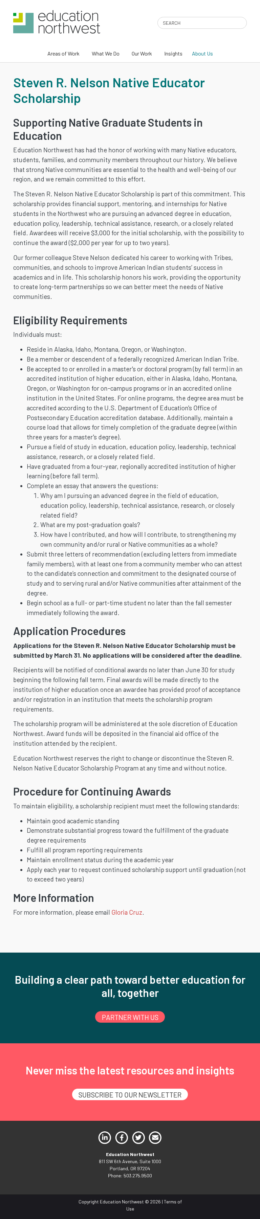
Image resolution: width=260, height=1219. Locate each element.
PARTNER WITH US (130, 1017)
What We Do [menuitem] (106, 53)
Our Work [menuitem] (142, 53)
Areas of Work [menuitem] (63, 53)
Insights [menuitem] (173, 53)
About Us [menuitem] (202, 53)
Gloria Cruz (126, 912)
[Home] (56, 21)
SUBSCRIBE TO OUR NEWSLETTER (130, 1094)
